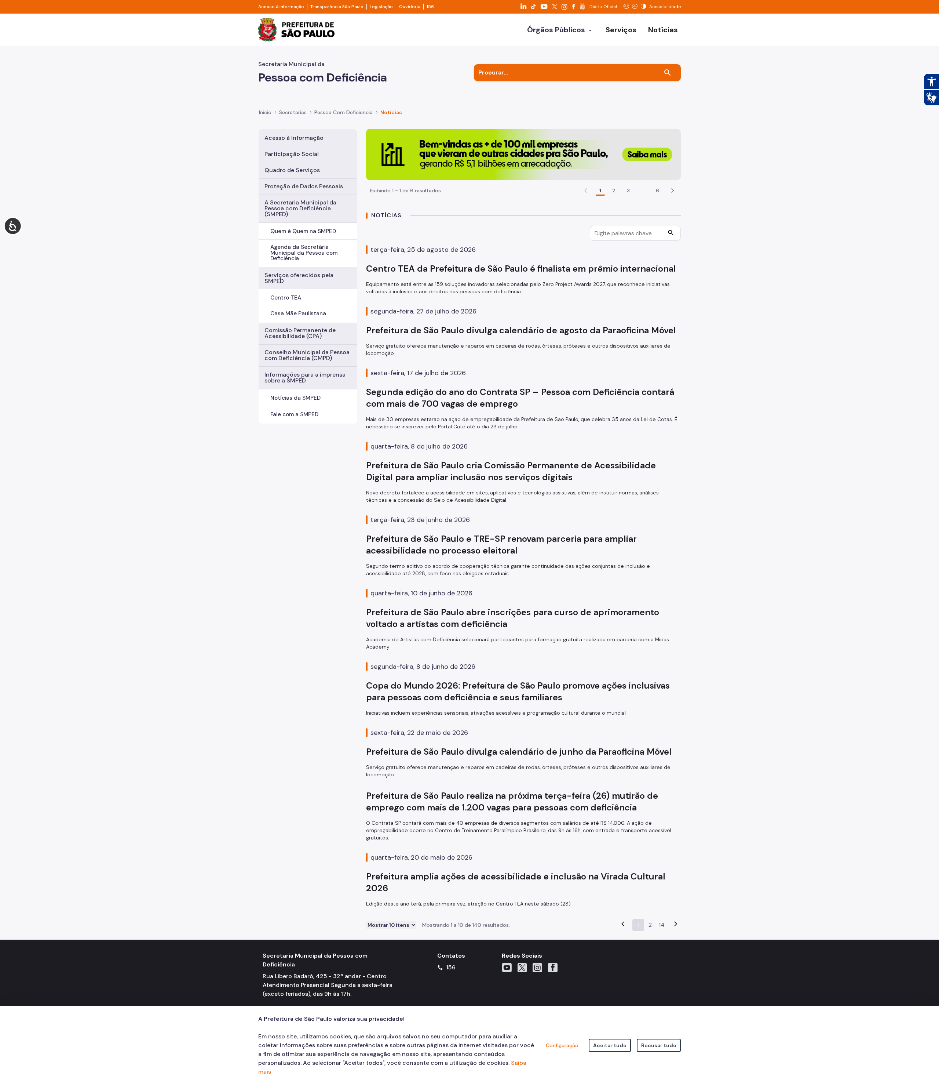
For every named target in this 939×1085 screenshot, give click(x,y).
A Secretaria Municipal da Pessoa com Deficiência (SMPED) (300, 208)
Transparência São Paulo (336, 6)
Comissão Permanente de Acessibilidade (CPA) (300, 333)
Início (265, 112)
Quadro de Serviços (292, 170)
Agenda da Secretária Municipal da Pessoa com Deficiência (303, 252)
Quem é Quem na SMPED (303, 231)
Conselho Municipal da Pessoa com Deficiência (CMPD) (307, 355)
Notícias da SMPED (295, 398)
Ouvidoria (409, 6)
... (642, 190)
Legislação (381, 6)
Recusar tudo (658, 1045)
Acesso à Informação (294, 138)
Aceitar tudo (609, 1045)
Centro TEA (285, 297)
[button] (672, 190)
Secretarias (293, 112)
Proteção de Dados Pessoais (303, 186)
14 (662, 925)
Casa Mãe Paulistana (298, 313)
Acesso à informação (281, 6)
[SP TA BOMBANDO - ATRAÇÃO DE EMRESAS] (523, 154)
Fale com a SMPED (294, 414)
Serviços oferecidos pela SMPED (298, 278)
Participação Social (291, 154)
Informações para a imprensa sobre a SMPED (305, 377)
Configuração (562, 1045)
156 (430, 6)
